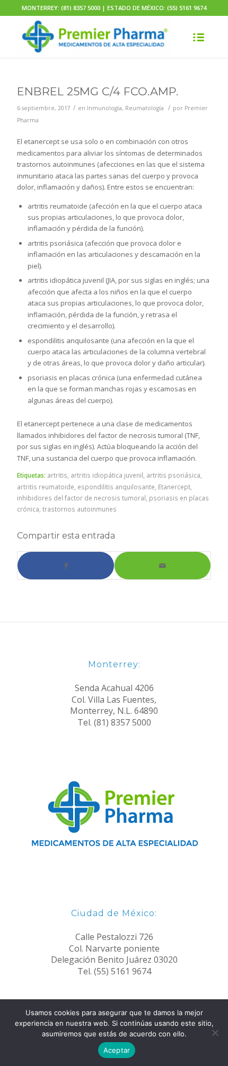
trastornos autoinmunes (79, 509)
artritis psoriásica (173, 475)
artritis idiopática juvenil (107, 475)
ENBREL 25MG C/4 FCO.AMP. (97, 91)
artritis (57, 475)
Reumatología (144, 108)
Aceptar (116, 1050)
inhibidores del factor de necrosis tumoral (81, 498)
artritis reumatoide (45, 486)
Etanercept (174, 486)
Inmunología (104, 108)
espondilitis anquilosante (116, 486)
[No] (214, 1032)
